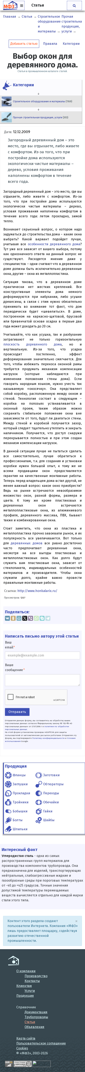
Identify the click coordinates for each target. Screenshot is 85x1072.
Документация (36, 1012)
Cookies (22, 1048)
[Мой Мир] (19, 618)
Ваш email (9, 644)
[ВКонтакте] (7, 618)
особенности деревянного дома (54, 244)
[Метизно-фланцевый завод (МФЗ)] (13, 960)
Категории (71, 44)
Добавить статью (24, 44)
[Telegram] (47, 618)
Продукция (25, 996)
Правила (50, 44)
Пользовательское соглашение (41, 1043)
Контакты (32, 981)
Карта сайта (25, 1038)
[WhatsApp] (36, 618)
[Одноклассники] (13, 618)
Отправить (17, 712)
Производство (36, 976)
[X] (24, 618)
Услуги (30, 991)
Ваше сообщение (14, 667)
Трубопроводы (36, 1017)
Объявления (34, 1027)
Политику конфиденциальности (48, 738)
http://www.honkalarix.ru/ (37, 591)
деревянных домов (26, 543)
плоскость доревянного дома (32, 344)
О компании (25, 971)
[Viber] (30, 618)
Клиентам (24, 986)
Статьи (30, 1022)
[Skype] (42, 618)
